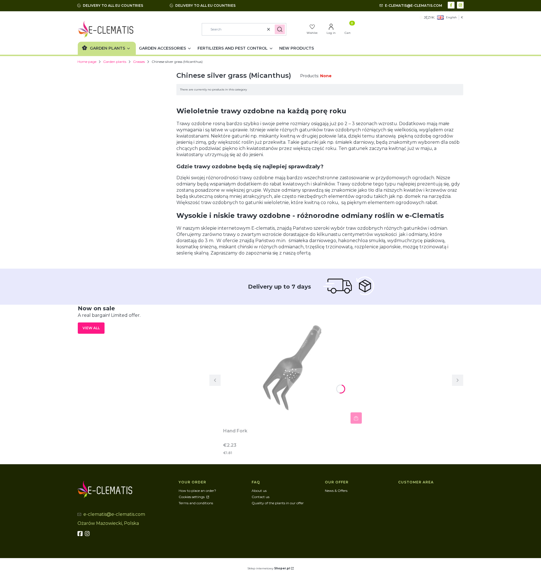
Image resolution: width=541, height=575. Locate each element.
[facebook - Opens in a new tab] (452, 4)
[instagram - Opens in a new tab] (461, 4)
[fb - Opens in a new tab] (80, 533)
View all (91, 328)
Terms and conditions (196, 503)
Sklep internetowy (268, 568)
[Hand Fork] (293, 365)
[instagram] (88, 533)
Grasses (139, 61)
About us (259, 490)
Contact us (260, 497)
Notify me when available (356, 418)
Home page (86, 61)
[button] (280, 29)
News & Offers (336, 490)
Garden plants (114, 61)
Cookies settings (192, 497)
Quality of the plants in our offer (278, 503)
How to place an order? (197, 490)
